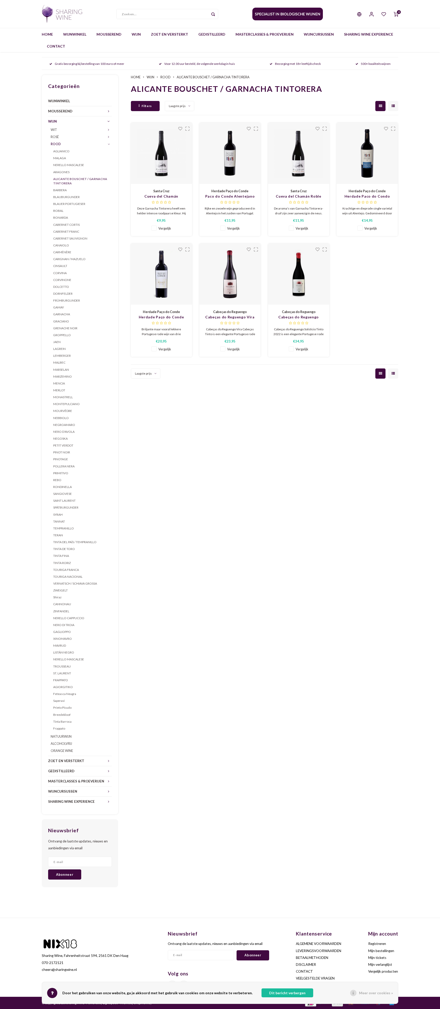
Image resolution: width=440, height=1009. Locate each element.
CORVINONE (62, 280)
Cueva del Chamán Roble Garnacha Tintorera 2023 (298, 196)
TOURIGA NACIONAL (67, 576)
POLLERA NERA (64, 466)
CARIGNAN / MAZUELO (69, 259)
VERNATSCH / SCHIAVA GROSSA (75, 583)
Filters (147, 106)
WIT (54, 130)
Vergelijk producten (383, 971)
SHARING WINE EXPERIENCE (368, 34)
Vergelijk (164, 228)
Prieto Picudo (62, 707)
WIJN (136, 34)
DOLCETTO (61, 287)
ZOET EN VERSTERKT (169, 34)
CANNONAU (62, 604)
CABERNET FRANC (66, 231)
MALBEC (59, 362)
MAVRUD (59, 645)
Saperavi (59, 701)
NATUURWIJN (61, 736)
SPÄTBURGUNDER (65, 507)
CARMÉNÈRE (62, 252)
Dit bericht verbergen (287, 993)
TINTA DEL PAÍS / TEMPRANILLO (75, 542)
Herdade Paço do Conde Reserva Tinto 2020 (161, 317)
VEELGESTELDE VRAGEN (315, 978)
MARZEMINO (62, 376)
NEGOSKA (60, 438)
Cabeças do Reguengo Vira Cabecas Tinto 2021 (230, 317)
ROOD (56, 144)
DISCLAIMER (306, 964)
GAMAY (58, 307)
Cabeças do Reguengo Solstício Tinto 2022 (298, 317)
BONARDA (60, 217)
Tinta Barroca (62, 721)
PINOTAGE (60, 459)
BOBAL (58, 211)
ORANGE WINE (62, 751)
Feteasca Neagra (64, 694)
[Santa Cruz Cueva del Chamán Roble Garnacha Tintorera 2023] (298, 153)
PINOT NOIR (61, 452)
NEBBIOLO (61, 418)
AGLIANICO (61, 151)
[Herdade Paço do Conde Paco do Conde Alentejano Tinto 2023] (229, 153)
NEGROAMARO (64, 425)
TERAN (58, 535)
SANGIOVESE (62, 494)
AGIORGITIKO (63, 687)
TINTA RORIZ (62, 563)
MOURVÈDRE (62, 411)
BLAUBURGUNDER (66, 197)
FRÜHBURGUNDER (66, 300)
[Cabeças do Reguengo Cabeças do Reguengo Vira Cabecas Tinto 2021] (229, 274)
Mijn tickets (377, 958)
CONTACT (56, 46)
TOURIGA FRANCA (66, 570)
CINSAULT (60, 266)
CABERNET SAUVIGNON (70, 238)
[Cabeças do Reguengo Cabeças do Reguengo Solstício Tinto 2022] (298, 274)
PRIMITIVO (60, 473)
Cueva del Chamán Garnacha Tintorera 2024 (161, 196)
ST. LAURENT (62, 673)
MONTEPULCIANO (66, 404)
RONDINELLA (62, 487)
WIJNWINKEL (74, 34)
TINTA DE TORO (64, 549)
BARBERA (60, 190)
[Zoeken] (213, 14)
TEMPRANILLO (63, 528)
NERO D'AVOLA (64, 432)
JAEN (57, 342)
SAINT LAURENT (64, 500)
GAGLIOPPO (62, 632)
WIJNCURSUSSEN (319, 34)
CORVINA (60, 273)
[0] (396, 14)
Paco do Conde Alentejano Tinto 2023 (230, 196)
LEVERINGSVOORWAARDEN (318, 951)
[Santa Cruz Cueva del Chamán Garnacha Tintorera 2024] (161, 153)
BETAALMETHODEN (312, 958)
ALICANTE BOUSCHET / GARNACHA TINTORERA (80, 181)
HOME (47, 34)
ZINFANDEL (61, 611)
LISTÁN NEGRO (63, 652)
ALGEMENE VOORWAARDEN (318, 944)
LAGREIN (59, 349)
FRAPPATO (60, 680)
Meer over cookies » (376, 993)
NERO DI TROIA (63, 625)
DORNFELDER (63, 293)
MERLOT (59, 390)
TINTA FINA (61, 556)
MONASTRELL (63, 397)
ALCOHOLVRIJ (61, 744)
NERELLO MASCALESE (68, 165)
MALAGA (59, 158)
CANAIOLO (61, 245)
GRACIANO (61, 321)
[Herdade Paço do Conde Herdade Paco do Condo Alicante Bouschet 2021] (367, 153)
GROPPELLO (62, 335)
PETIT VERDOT (63, 445)
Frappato (59, 728)
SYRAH (58, 514)
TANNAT (59, 521)
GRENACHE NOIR (65, 328)
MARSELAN (61, 370)
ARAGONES (61, 172)
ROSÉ (55, 137)
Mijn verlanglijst (380, 964)
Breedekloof (62, 715)
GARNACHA (61, 314)
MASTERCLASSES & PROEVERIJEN (265, 34)
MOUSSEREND (109, 34)
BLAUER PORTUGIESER (69, 204)
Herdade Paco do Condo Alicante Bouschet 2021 (367, 196)
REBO (57, 480)
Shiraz (57, 597)
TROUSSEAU (62, 666)
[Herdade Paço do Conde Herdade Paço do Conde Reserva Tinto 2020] (161, 274)
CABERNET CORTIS (66, 225)
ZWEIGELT (60, 590)
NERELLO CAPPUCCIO (68, 618)
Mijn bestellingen (381, 951)
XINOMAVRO (62, 639)
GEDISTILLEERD (211, 34)
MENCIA (59, 383)
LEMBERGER (62, 356)
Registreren (377, 944)
